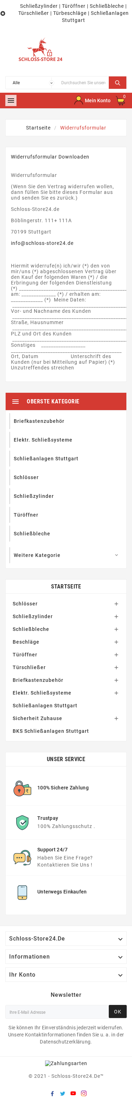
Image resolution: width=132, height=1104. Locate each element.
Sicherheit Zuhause (37, 718)
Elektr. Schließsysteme (42, 693)
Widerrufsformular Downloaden (50, 157)
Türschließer (29, 667)
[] (117, 81)
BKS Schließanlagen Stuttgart (51, 731)
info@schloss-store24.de (42, 243)
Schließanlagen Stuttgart (45, 705)
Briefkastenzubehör (38, 680)
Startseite (66, 586)
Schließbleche (31, 629)
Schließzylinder (33, 616)
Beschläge (26, 642)
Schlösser (25, 603)
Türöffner (25, 654)
